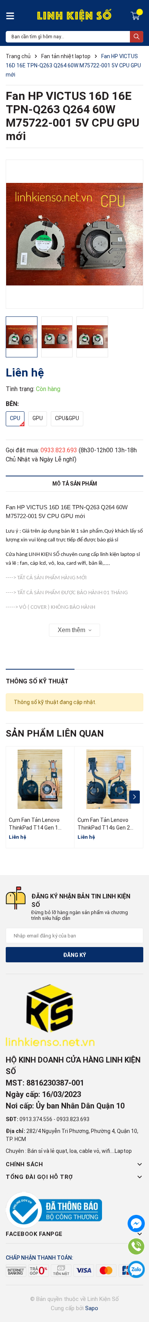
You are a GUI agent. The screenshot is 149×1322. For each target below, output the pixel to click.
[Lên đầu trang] (135, 1285)
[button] (134, 797)
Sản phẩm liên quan (55, 733)
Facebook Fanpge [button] (34, 1234)
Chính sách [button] (24, 1164)
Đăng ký (74, 955)
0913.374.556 (35, 1119)
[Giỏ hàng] (136, 15)
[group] (74, 234)
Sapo (91, 1308)
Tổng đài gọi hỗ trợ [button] (39, 1177)
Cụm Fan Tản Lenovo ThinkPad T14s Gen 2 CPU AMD (104, 827)
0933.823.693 (58, 450)
